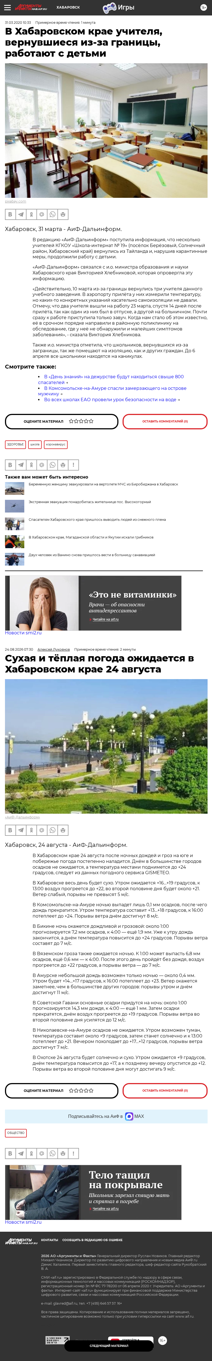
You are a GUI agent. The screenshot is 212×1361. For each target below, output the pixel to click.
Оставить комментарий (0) (165, 421)
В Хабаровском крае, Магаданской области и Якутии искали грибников (91, 537)
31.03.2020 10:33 (18, 22)
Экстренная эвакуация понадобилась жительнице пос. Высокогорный (90, 502)
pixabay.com (15, 201)
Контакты (49, 1240)
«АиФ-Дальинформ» (22, 817)
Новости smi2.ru (23, 632)
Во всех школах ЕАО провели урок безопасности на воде (110, 399)
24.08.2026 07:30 (19, 649)
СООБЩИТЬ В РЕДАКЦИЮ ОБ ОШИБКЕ (92, 1240)
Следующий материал (109, 1346)
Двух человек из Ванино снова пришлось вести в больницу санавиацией (92, 555)
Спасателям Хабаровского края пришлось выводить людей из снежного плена (97, 519)
